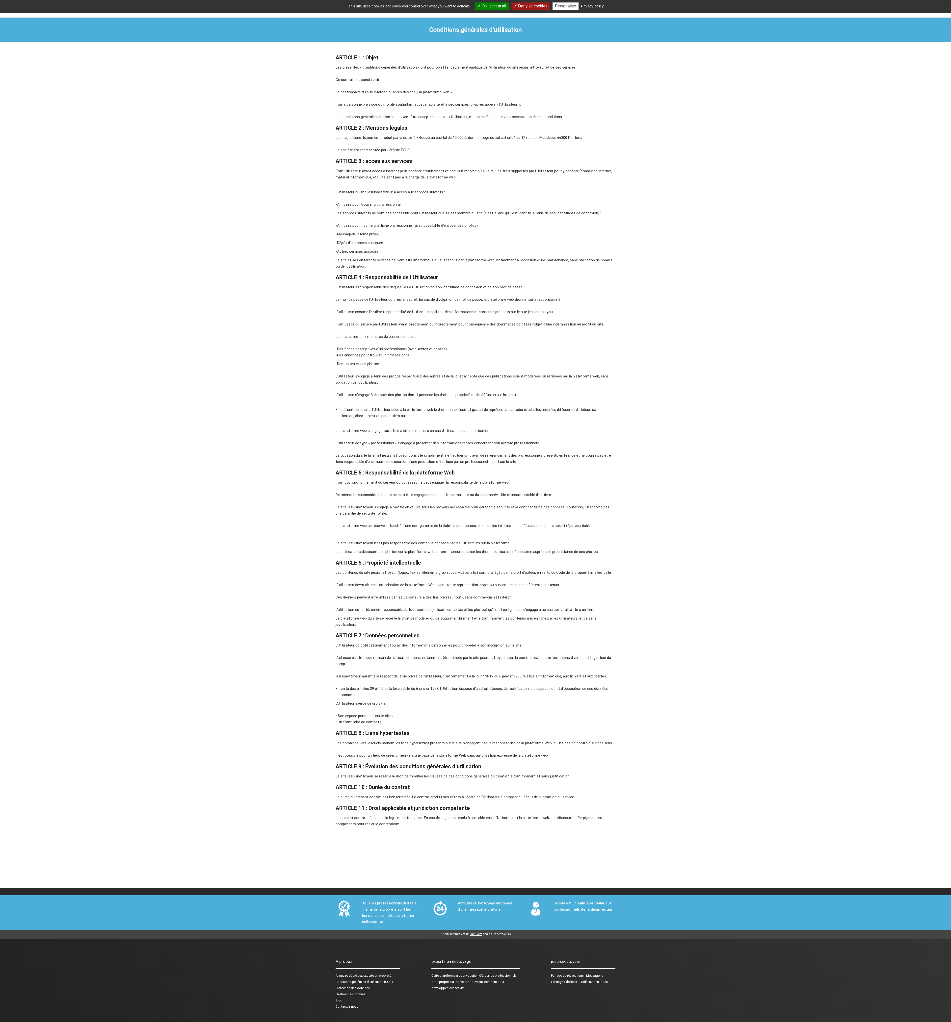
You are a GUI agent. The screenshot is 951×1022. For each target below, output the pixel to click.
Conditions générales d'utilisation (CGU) (364, 982)
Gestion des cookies (350, 994)
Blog (339, 1000)
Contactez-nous (347, 1006)
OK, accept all (493, 6)
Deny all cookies (532, 6)
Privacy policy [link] (592, 6)
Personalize (565, 6)
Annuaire (342, 975)
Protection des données (353, 988)
